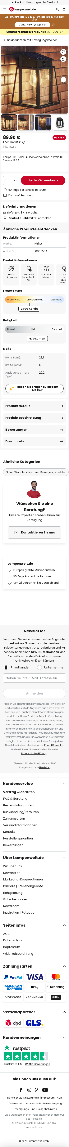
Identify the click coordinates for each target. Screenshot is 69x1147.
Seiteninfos (14, 925)
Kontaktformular (53, 745)
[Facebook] (23, 1090)
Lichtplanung (12, 893)
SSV (32, 24)
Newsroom (11, 906)
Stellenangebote (30, 886)
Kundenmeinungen (22, 1037)
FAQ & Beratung (15, 798)
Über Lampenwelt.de (23, 857)
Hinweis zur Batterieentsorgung (44, 1103)
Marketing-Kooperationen (23, 879)
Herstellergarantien (18, 838)
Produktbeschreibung (23, 418)
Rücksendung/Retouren (21, 812)
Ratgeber (28, 912)
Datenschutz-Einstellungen (23, 1097)
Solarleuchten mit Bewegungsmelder (32, 40)
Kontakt (9, 832)
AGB (6, 934)
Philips (38, 243)
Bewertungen (16, 429)
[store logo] (24, 9)
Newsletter (11, 873)
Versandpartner (19, 1012)
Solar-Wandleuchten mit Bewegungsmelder (35, 472)
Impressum (11, 947)
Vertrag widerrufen (19, 792)
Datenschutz (12, 940)
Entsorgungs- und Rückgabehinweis (35, 1109)
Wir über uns (12, 866)
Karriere (9, 886)
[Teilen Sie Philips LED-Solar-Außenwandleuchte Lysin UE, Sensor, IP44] (63, 59)
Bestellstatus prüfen (18, 805)
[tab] (34, 814)
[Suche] (57, 9)
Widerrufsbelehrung (18, 953)
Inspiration (11, 912)
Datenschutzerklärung (34, 753)
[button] (9, 122)
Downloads (14, 441)
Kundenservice (18, 783)
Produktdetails (17, 406)
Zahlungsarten (14, 818)
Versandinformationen (20, 825)
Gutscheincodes (15, 899)
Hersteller (44, 767)
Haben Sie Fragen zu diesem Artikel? (37, 388)
